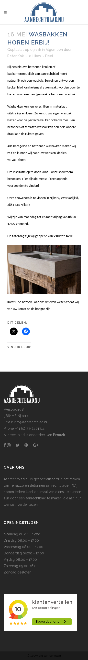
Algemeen (54, 50)
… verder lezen (26, 504)
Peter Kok (15, 56)
